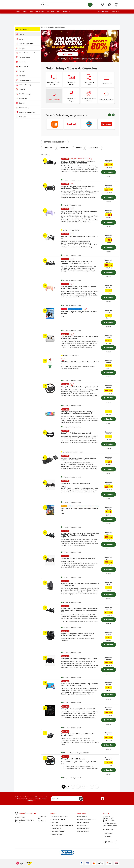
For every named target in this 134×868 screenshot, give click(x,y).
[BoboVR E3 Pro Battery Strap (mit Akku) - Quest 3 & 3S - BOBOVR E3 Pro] (51, 238)
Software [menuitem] (22, 103)
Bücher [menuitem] (21, 39)
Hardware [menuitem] (22, 62)
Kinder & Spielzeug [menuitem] (25, 85)
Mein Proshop (82, 816)
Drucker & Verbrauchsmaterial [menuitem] (28, 53)
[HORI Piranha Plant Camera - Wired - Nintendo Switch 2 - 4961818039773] (51, 363)
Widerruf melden (83, 822)
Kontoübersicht (82, 825)
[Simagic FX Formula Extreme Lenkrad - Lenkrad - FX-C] (51, 560)
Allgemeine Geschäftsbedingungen (62, 825)
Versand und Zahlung (58, 819)
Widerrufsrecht (56, 828)
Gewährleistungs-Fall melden (87, 819)
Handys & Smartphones (37, 11)
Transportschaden (83, 831)
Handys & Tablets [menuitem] (24, 57)
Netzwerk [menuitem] (22, 89)
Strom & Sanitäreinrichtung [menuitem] (27, 112)
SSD (58, 11)
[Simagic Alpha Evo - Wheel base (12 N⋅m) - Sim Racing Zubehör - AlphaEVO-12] (51, 735)
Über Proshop (109, 833)
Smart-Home (50, 11)
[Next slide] (113, 114)
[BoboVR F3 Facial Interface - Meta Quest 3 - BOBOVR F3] (51, 435)
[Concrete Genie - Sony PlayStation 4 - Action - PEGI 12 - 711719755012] (51, 510)
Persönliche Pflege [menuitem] (24, 94)
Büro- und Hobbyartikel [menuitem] (26, 44)
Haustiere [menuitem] (22, 75)
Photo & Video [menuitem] (23, 98)
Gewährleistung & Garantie (60, 816)
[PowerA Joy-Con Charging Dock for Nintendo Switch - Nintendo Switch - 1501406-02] (51, 585)
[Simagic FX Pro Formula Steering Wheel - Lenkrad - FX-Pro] (51, 660)
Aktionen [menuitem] (21, 34)
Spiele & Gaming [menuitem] (24, 107)
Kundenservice (108, 829)
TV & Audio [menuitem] (22, 117)
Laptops (17, 11)
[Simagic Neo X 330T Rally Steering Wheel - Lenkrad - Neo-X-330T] (51, 388)
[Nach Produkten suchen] (90, 5)
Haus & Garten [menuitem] (23, 66)
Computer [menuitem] (22, 48)
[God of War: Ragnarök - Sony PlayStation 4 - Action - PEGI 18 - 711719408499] (51, 313)
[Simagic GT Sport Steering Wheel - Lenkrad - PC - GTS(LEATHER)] (51, 710)
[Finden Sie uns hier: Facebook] (102, 799)
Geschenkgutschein (104, 11)
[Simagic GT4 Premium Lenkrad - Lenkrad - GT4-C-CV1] (51, 485)
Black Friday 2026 (57, 834)
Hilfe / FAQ (55, 822)
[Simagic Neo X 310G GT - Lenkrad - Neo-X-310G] (51, 760)
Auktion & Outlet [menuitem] (24, 29)
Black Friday (66, 11)
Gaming (25, 11)
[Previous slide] (109, 114)
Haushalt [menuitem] (21, 71)
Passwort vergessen (84, 828)
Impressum (108, 836)
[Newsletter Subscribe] (81, 799)
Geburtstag (115, 11)
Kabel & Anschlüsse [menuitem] (25, 80)
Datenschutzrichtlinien (58, 831)
